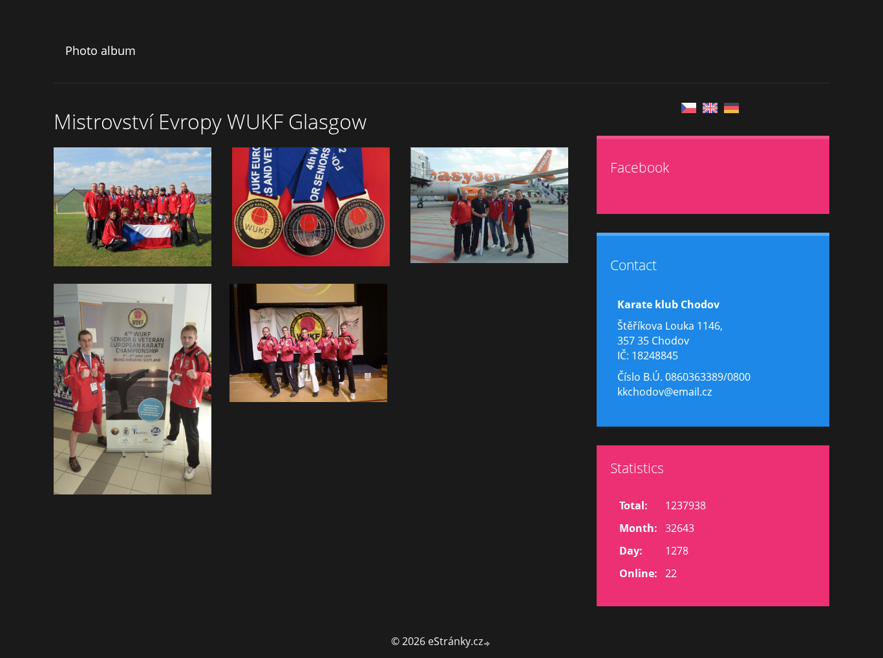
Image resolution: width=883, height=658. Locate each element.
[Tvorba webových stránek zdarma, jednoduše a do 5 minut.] (487, 642)
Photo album (100, 50)
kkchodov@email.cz (664, 392)
